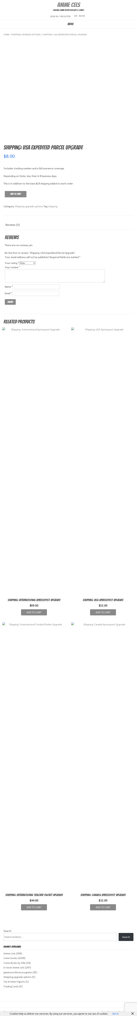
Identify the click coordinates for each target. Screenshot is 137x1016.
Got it (115, 1013)
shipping (52, 206)
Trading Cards (11, 986)
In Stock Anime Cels (14, 967)
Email (8, 293)
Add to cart (15, 194)
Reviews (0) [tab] (12, 225)
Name (9, 287)
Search (7, 931)
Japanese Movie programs (18, 972)
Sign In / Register (60, 16)
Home (6, 34)
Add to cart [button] (34, 612)
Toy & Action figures (14, 981)
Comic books (10, 958)
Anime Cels (68, 5)
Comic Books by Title (15, 962)
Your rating (12, 263)
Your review (12, 267)
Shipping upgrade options (26, 34)
